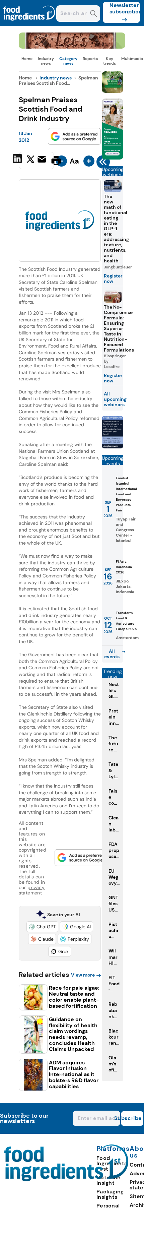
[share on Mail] (42, 160)
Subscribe (131, 1118)
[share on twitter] (30, 160)
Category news (68, 61)
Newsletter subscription (125, 8)
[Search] (93, 14)
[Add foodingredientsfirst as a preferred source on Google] (74, 136)
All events (112, 653)
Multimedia (132, 58)
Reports (90, 58)
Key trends (109, 61)
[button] (42, 926)
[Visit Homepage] (29, 24)
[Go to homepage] (66, 1179)
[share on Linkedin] (18, 159)
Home (26, 58)
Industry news (46, 61)
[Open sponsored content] (72, 47)
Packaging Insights (110, 1194)
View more (83, 975)
